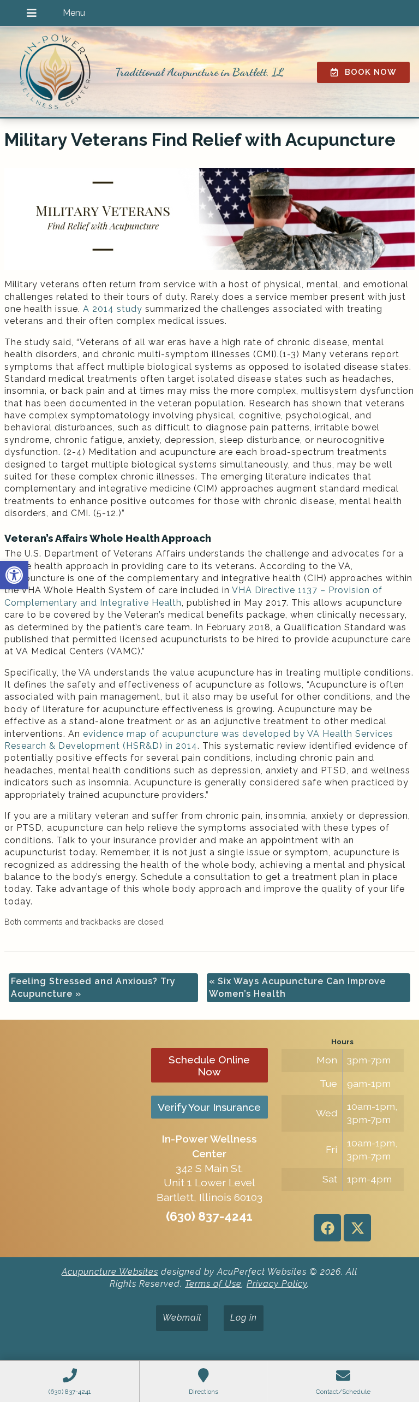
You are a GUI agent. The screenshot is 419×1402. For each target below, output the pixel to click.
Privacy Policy (277, 1284)
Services (50, 51)
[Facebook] (327, 1227)
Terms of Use (213, 1284)
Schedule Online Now (209, 1066)
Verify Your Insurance (209, 1107)
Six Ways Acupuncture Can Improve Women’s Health (297, 987)
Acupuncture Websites (110, 1272)
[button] (14, 575)
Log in (243, 1317)
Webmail (182, 1317)
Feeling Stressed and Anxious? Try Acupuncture (93, 987)
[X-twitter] (357, 1227)
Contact (50, 75)
